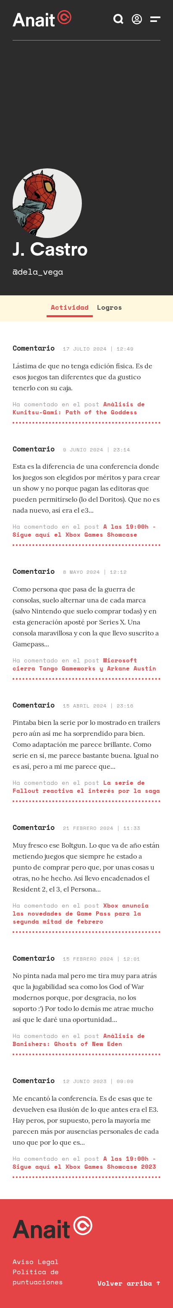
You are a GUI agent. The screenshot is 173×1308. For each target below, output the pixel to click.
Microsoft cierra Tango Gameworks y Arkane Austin (84, 664)
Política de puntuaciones (38, 1277)
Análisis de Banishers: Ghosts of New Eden (79, 1039)
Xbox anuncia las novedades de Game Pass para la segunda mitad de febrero (81, 913)
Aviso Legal (36, 1262)
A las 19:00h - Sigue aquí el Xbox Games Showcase (84, 530)
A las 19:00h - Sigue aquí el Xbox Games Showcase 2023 (84, 1162)
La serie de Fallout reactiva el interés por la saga (86, 786)
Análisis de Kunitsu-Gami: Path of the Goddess (79, 408)
